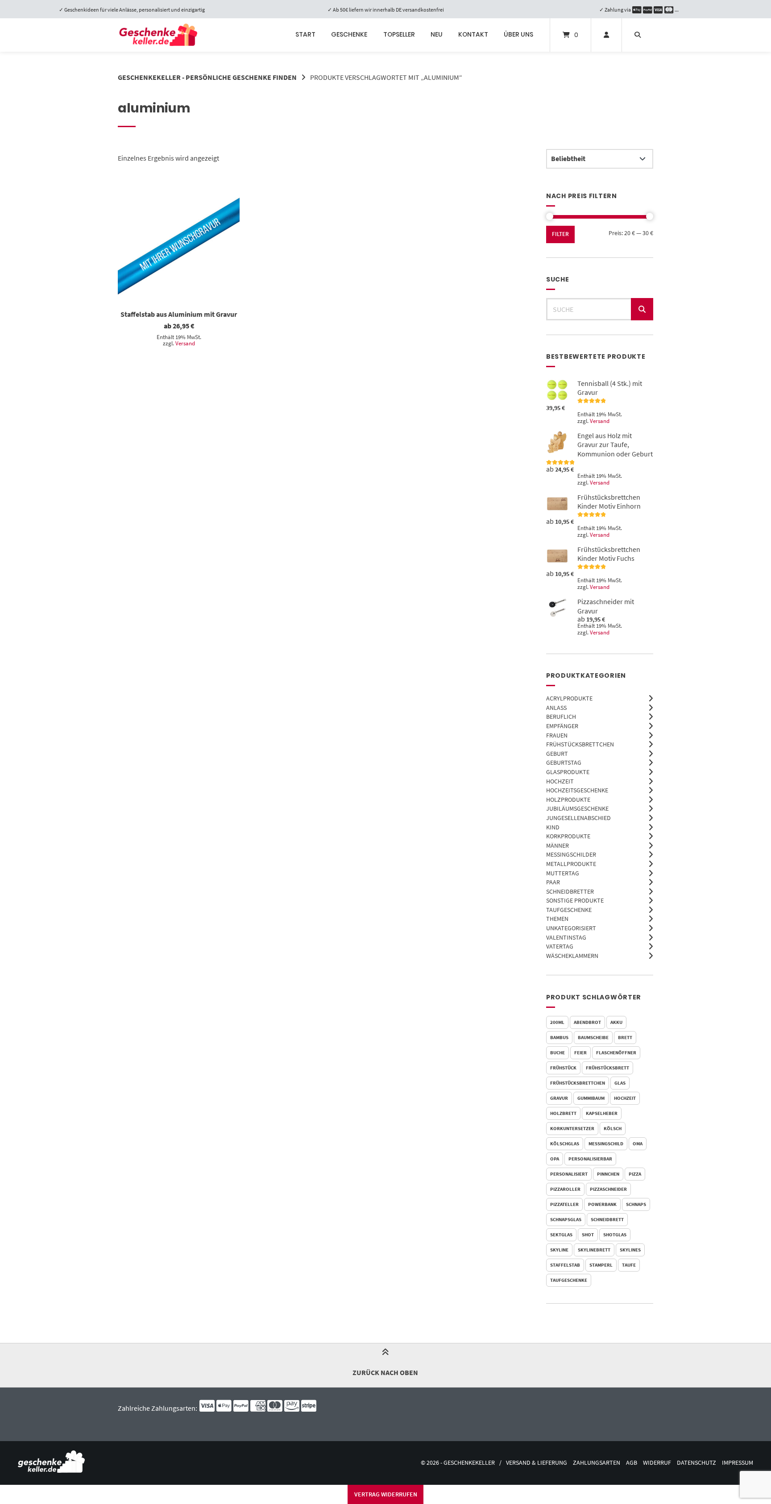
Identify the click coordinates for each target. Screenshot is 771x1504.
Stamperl (601, 1265)
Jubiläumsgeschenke (577, 808)
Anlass (556, 708)
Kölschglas (564, 1143)
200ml (557, 1022)
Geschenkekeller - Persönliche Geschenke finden (207, 77)
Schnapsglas (565, 1219)
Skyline (559, 1250)
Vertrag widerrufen (385, 1494)
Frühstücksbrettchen (580, 744)
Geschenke (349, 34)
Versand (185, 343)
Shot (588, 1234)
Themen (557, 919)
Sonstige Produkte (575, 900)
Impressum (737, 1463)
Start (305, 34)
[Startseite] (158, 35)
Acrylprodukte (569, 698)
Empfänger (562, 726)
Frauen (557, 735)
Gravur (559, 1098)
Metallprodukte (571, 864)
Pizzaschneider (608, 1189)
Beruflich (561, 717)
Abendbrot (587, 1022)
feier (580, 1052)
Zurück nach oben (385, 1372)
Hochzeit (560, 781)
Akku (616, 1022)
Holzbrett (563, 1113)
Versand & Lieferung (536, 1463)
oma (637, 1143)
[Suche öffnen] (637, 35)
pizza (635, 1174)
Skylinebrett (594, 1250)
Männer (557, 845)
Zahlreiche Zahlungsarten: (158, 1408)
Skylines (630, 1250)
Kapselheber (602, 1113)
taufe (629, 1265)
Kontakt (473, 34)
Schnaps (636, 1204)
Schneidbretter (570, 891)
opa (554, 1159)
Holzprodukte (568, 800)
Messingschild (606, 1143)
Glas (620, 1083)
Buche (557, 1052)
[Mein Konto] (606, 35)
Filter (560, 234)
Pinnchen (608, 1174)
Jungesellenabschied (578, 818)
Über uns (518, 34)
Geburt (557, 754)
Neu (437, 34)
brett (625, 1037)
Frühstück (563, 1068)
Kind (553, 827)
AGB (631, 1463)
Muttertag (562, 873)
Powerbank (602, 1204)
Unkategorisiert (571, 928)
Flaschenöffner (616, 1052)
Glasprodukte (567, 772)
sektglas (561, 1234)
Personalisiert (569, 1174)
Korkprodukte (568, 836)
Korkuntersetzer (572, 1128)
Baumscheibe (593, 1037)
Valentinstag (566, 937)
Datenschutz (696, 1463)
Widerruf (657, 1463)
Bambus (559, 1037)
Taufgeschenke (569, 910)
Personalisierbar (590, 1159)
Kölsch (613, 1128)
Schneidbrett (607, 1219)
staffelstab (565, 1265)
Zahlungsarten (596, 1463)
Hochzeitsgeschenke (577, 790)
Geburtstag (563, 762)
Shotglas (614, 1234)
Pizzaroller (565, 1189)
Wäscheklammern (572, 956)
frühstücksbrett (607, 1068)
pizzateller (564, 1204)
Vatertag (559, 946)
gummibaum (591, 1098)
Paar (553, 882)
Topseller (399, 34)
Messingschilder (571, 854)
